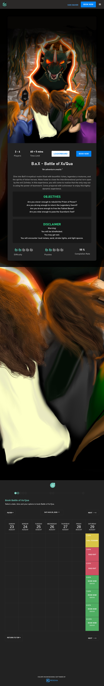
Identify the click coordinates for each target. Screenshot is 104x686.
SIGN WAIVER (72, 5)
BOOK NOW (88, 4)
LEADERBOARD (61, 154)
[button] (99, 4)
